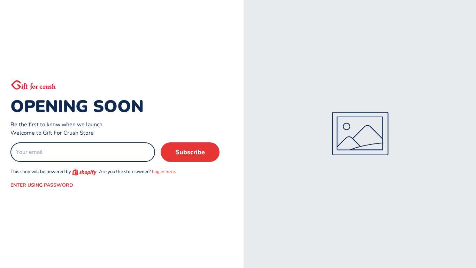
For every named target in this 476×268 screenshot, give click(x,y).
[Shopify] (84, 172)
